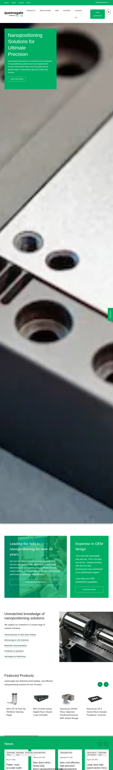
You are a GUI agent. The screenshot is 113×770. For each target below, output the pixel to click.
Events (21, 3)
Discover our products (35, 582)
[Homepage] (13, 14)
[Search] (109, 11)
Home (6, 3)
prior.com (103, 2)
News (29, 3)
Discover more (17, 79)
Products (31, 10)
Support (67, 10)
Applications (45, 10)
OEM (57, 10)
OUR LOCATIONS (97, 14)
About (14, 3)
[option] (56, 276)
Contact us (78, 14)
